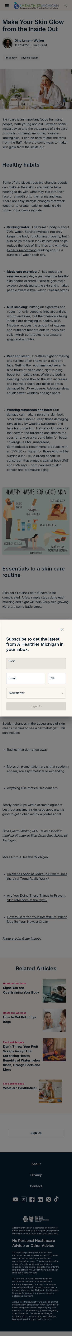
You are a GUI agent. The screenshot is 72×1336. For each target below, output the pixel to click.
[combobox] (36, 693)
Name (11, 661)
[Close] (62, 629)
